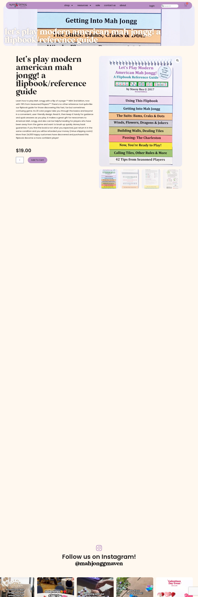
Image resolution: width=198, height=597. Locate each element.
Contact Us (110, 5)
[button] (177, 60)
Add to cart (37, 160)
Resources (82, 5)
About (123, 5)
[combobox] (169, 6)
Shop (67, 5)
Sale (98, 5)
